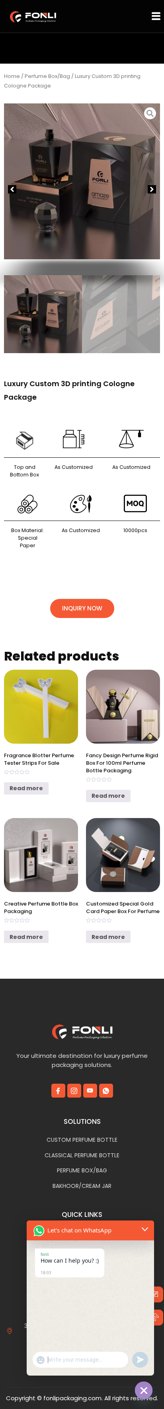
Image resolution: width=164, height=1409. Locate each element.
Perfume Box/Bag (47, 76)
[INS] (74, 1091)
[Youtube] (90, 1091)
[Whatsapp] (106, 1091)
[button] (12, 189)
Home (12, 76)
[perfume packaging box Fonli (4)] (150, 181)
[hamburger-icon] (156, 16)
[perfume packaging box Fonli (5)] (82, 183)
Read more (26, 788)
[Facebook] (58, 1091)
